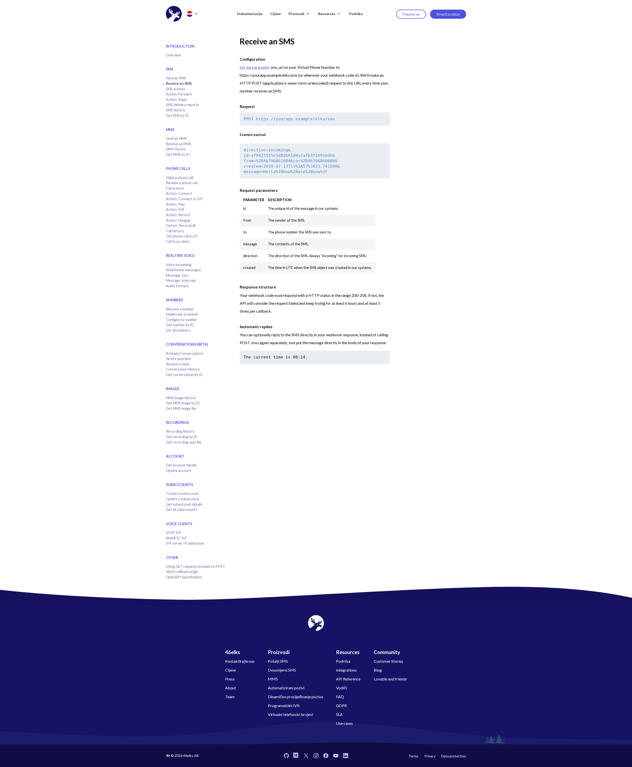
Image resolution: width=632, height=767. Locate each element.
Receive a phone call (181, 183)
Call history (175, 231)
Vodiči (341, 687)
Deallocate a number (182, 314)
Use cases (344, 723)
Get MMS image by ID (183, 403)
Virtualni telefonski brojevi (290, 714)
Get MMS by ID (178, 154)
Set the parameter (255, 67)
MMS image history (181, 398)
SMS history (175, 110)
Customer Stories (388, 661)
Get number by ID (180, 325)
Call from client (178, 241)
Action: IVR (175, 209)
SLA (339, 714)
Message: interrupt (181, 280)
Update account (178, 470)
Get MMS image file (181, 408)
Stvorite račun (448, 14)
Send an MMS (176, 138)
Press (230, 679)
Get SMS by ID (177, 115)
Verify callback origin (182, 572)
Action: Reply (176, 99)
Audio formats (177, 286)
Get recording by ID (182, 437)
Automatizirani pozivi (286, 687)
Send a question (178, 359)
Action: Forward (179, 94)
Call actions (175, 188)
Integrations (346, 670)
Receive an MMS (178, 144)
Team (230, 696)
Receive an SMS (179, 83)
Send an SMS (176, 78)
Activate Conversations (184, 353)
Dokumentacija (249, 14)
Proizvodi (296, 14)
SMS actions (175, 89)
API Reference (348, 679)
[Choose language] (192, 14)
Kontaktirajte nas (240, 661)
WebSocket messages (183, 270)
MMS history (176, 149)
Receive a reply (177, 364)
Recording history (180, 431)
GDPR (341, 705)
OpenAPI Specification (184, 577)
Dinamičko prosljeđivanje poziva (295, 696)
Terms (413, 756)
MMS (273, 679)
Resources (326, 14)
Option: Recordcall (181, 225)
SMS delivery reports (182, 105)
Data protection (453, 756)
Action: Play (175, 204)
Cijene (275, 14)
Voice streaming (178, 265)
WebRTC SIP (176, 538)
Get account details (181, 465)
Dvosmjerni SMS (282, 670)
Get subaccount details (184, 504)
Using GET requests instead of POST (195, 566)
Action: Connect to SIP (184, 199)
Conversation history (183, 369)
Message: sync (177, 275)
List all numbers (178, 330)
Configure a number (181, 320)
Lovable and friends (390, 679)
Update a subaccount (182, 499)
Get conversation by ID (184, 375)
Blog (378, 670)
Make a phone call (179, 178)
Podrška (356, 14)
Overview (173, 55)
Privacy (429, 756)
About (230, 687)
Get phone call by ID (182, 236)
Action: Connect (179, 193)
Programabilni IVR (283, 705)
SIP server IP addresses (185, 543)
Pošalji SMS (278, 661)
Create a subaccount (182, 493)
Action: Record (178, 215)
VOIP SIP (173, 533)
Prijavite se (411, 14)
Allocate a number (180, 309)
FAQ (340, 696)
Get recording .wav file (183, 442)
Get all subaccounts (181, 509)
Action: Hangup (178, 220)
